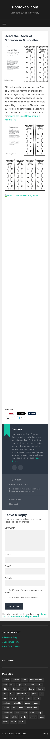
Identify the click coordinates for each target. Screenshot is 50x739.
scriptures (29, 491)
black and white (36, 680)
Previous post (15, 499)
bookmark (35, 489)
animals (15, 680)
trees (32, 713)
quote (36, 703)
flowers (40, 689)
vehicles (23, 717)
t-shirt (18, 713)
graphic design (22, 694)
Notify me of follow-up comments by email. (23, 591)
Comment (10, 528)
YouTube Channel (12, 646)
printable (6, 703)
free (4, 694)
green (34, 694)
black (24, 680)
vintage (33, 717)
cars (32, 685)
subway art (7, 713)
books (12, 491)
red (14, 708)
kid (41, 694)
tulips (5, 717)
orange (13, 698)
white (5, 722)
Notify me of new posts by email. (23, 598)
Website (8, 578)
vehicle (14, 717)
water (42, 717)
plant (28, 698)
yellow (21, 722)
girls (11, 694)
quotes (6, 708)
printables (18, 703)
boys (19, 685)
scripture (20, 491)
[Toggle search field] (46, 23)
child (40, 685)
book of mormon (22, 489)
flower (31, 689)
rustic (21, 708)
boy (11, 685)
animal (6, 680)
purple (27, 703)
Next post (13, 504)
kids (5, 698)
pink (21, 698)
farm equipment (19, 689)
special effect (32, 708)
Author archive (14, 467)
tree (25, 713)
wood (13, 722)
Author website (20, 467)
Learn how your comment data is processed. (24, 615)
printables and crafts (18, 484)
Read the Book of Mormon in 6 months (21, 38)
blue (5, 685)
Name (8, 555)
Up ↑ (45, 734)
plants (36, 698)
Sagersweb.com (11, 642)
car (26, 685)
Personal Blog (10, 637)
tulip (39, 713)
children (6, 689)
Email (8, 566)
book (11, 489)
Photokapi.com (25, 7)
